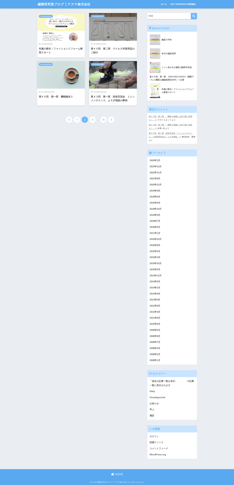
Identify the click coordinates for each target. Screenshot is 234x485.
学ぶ (152, 409)
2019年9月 (155, 190)
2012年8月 (155, 305)
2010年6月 (155, 324)
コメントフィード (159, 448)
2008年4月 (155, 348)
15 (103, 119)
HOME (118, 474)
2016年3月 (155, 257)
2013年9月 (155, 293)
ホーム (164, 4)
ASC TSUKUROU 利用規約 (183, 4)
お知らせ (154, 403)
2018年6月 (155, 227)
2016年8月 (155, 245)
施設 (152, 415)
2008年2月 (155, 354)
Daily (152, 391)
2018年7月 (155, 221)
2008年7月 (155, 342)
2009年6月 (155, 330)
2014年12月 (156, 275)
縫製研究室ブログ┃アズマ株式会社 (64, 4)
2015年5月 (155, 269)
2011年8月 (155, 318)
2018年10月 (156, 209)
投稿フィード (156, 442)
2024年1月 (155, 160)
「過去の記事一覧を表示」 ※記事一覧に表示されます (172, 383)
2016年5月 (155, 251)
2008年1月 (155, 360)
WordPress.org (158, 454)
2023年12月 (156, 166)
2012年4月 (155, 312)
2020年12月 (156, 184)
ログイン (154, 436)
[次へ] (111, 120)
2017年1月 (155, 233)
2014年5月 (155, 281)
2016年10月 (156, 239)
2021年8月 (155, 178)
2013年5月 (155, 299)
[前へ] (69, 120)
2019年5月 (155, 203)
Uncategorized (45, 16)
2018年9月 (155, 215)
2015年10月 (156, 263)
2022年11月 (156, 172)
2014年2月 (155, 287)
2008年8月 (155, 336)
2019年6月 (155, 196)
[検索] (194, 16)
